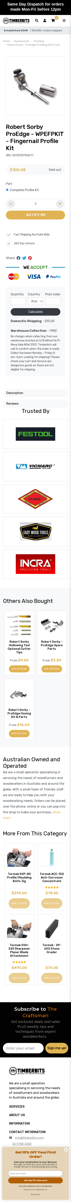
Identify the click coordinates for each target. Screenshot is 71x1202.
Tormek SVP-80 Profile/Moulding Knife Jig (19, 877)
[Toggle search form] (37, 20)
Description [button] (14, 393)
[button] (53, 20)
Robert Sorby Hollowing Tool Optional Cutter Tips (19, 647)
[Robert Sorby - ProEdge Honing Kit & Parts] (19, 693)
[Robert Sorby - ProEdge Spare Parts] (52, 625)
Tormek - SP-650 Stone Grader (51, 948)
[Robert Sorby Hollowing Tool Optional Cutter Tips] (19, 625)
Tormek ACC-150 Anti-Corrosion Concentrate (52, 877)
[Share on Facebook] (19, 258)
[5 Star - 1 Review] (52, 887)
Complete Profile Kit (24, 190)
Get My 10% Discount (35, 1180)
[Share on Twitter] (24, 258)
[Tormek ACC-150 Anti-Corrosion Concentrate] (52, 858)
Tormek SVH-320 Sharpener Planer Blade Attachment (19, 950)
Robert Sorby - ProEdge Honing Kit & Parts (19, 713)
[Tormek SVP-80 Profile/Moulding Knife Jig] (19, 858)
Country (34, 294)
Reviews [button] (12, 403)
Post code (52, 294)
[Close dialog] (66, 1150)
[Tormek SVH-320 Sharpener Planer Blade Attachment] (19, 929)
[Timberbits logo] (16, 21)
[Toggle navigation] (64, 20)
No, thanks (35, 1194)
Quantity (17, 294)
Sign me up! (56, 1048)
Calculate (35, 312)
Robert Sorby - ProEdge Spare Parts (52, 645)
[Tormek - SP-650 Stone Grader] (52, 929)
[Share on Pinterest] (30, 258)
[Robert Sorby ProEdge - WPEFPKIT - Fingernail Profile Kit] (35, 85)
